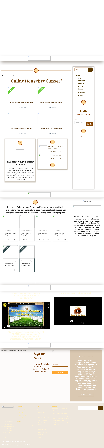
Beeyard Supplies (42, 420)
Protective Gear (42, 429)
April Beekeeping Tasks (81, 176)
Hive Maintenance (42, 427)
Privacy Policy (56, 410)
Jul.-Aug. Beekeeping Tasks (54, 155)
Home (78, 75)
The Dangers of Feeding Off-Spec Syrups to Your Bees (83, 146)
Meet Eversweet (81, 79)
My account (21, 425)
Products (81, 83)
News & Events (80, 88)
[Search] (90, 70)
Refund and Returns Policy (60, 413)
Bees (38, 409)
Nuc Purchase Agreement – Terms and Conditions (63, 423)
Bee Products (41, 415)
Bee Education (41, 412)
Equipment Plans (42, 432)
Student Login (30, 425)
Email (76, 119)
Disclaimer (55, 408)
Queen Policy (64, 408)
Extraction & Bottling (41, 423)
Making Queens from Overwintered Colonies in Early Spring (82, 183)
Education (81, 92)
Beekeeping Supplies (43, 417)
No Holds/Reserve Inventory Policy (62, 416)
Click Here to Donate (86, 394)
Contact (80, 95)
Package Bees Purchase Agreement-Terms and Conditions (62, 419)
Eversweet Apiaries (8, 421)
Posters (40, 437)
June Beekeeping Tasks (81, 171)
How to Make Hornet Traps (82, 164)
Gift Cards (40, 434)
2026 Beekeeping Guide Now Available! (20, 163)
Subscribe (89, 124)
